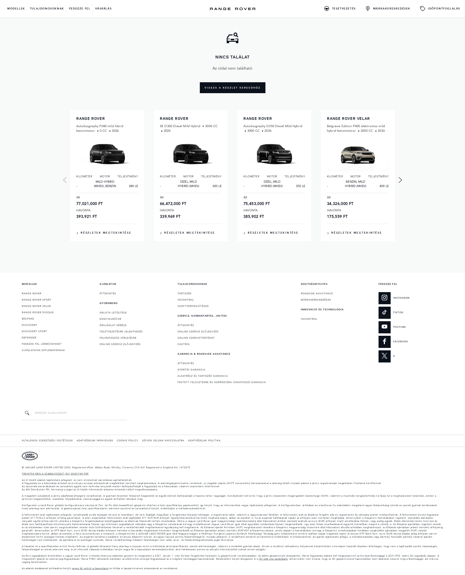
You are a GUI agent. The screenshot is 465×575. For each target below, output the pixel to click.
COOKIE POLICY (127, 440)
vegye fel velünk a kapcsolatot (90, 568)
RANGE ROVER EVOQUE (38, 312)
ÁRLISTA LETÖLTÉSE (113, 312)
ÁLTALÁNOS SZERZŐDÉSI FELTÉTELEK (47, 440)
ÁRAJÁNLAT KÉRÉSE (113, 325)
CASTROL (184, 344)
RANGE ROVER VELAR (36, 306)
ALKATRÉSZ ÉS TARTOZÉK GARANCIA (203, 376)
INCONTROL (186, 299)
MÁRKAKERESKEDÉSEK (316, 299)
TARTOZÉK (185, 293)
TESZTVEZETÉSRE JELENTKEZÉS (121, 331)
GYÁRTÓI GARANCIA (191, 369)
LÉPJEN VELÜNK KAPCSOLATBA (163, 440)
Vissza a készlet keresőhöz (233, 88)
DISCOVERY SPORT (34, 331)
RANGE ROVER (31, 293)
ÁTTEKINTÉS (108, 293)
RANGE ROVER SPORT (36, 299)
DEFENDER (29, 337)
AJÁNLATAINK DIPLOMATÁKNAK (43, 350)
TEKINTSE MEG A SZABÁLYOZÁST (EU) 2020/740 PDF (55, 474)
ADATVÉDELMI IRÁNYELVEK (95, 440)
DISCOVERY (29, 325)
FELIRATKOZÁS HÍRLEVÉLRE (118, 338)
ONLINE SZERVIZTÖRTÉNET (196, 338)
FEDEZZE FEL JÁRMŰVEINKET (42, 344)
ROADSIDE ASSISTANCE (317, 293)
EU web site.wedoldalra (273, 559)
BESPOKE (28, 318)
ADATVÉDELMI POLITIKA (204, 440)
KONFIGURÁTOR (110, 319)
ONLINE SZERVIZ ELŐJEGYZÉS (120, 344)
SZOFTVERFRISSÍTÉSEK (193, 306)
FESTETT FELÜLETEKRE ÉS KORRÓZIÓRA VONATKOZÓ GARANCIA (222, 382)
